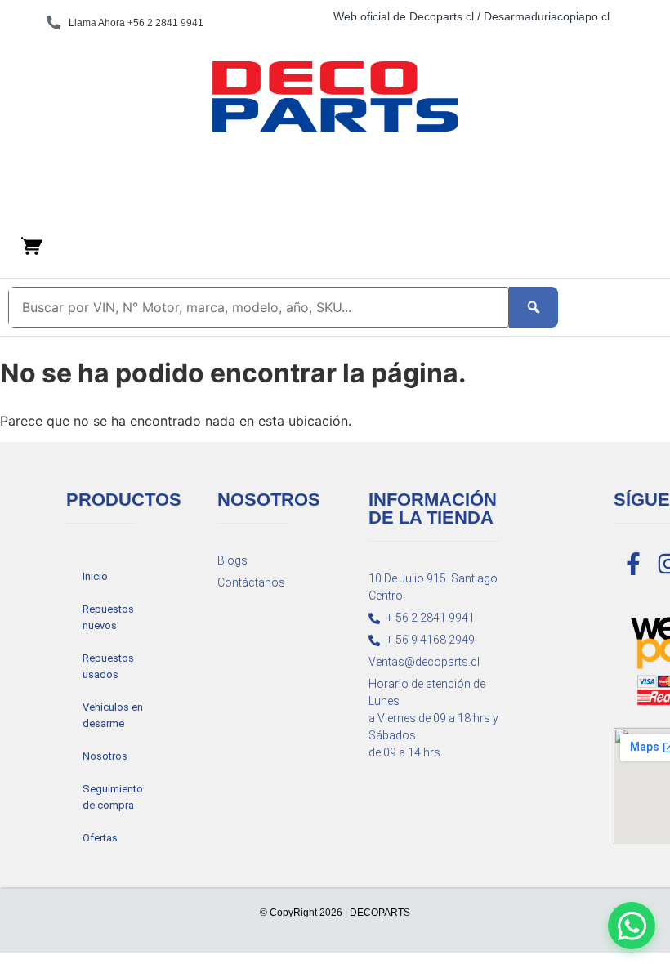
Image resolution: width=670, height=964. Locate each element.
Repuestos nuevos (108, 617)
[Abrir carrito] (31, 245)
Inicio (95, 576)
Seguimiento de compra (113, 797)
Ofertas (100, 838)
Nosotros (105, 756)
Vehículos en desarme (113, 715)
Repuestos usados (108, 666)
